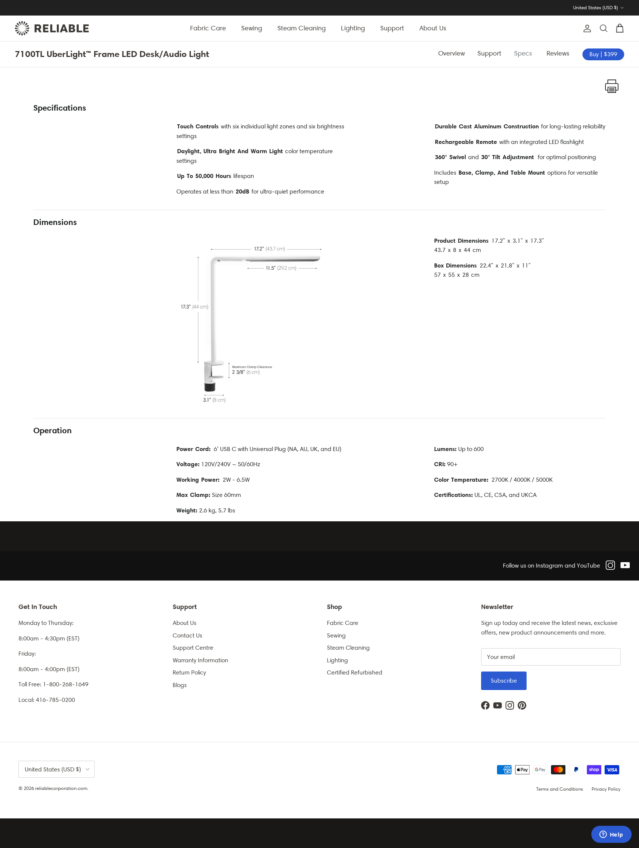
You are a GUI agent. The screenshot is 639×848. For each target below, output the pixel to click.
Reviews (559, 53)
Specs (524, 53)
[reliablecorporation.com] (52, 28)
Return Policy (189, 672)
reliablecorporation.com (61, 788)
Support (392, 28)
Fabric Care (208, 28)
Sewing (251, 28)
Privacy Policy (606, 789)
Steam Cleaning (301, 28)
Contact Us (187, 635)
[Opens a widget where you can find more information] (611, 835)
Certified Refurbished (354, 672)
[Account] (586, 28)
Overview (451, 53)
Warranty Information (200, 660)
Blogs (180, 685)
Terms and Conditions (559, 789)
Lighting (353, 28)
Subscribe (504, 680)
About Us (432, 28)
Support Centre (193, 647)
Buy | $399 (603, 54)
